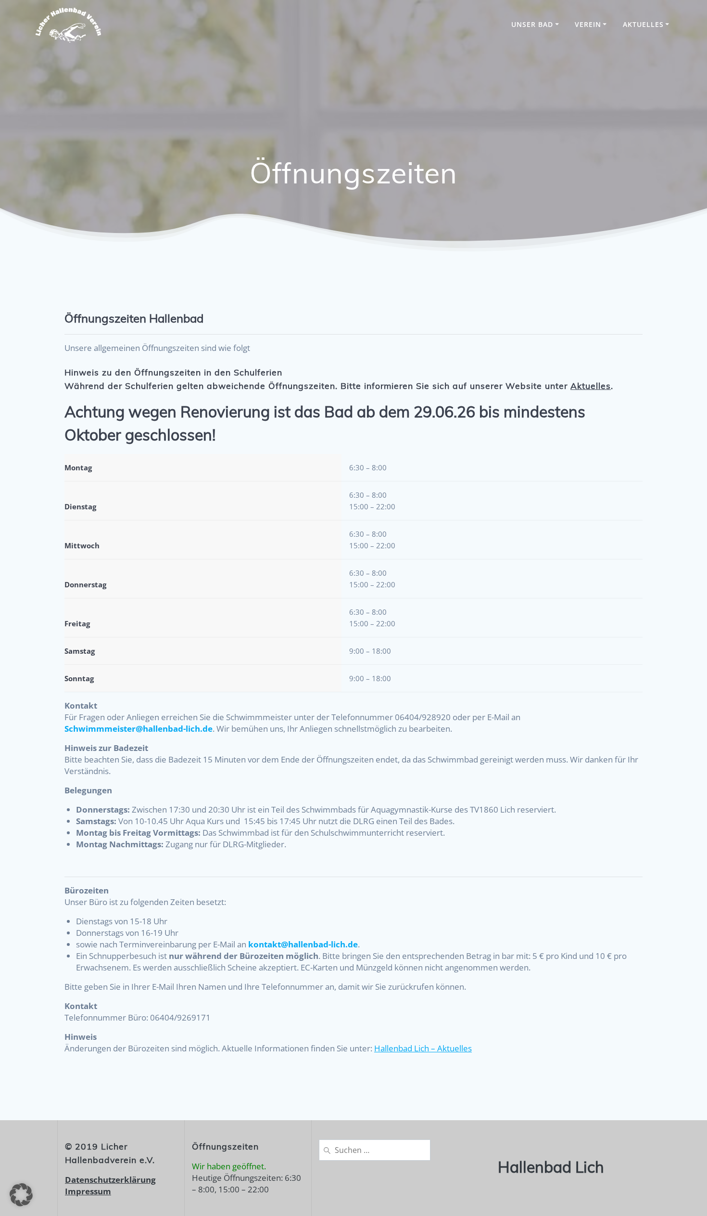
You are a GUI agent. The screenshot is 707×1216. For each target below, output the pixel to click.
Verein (588, 24)
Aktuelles (643, 24)
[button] (21, 1195)
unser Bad (532, 24)
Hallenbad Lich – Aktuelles (423, 1048)
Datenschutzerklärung (110, 1179)
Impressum (88, 1191)
